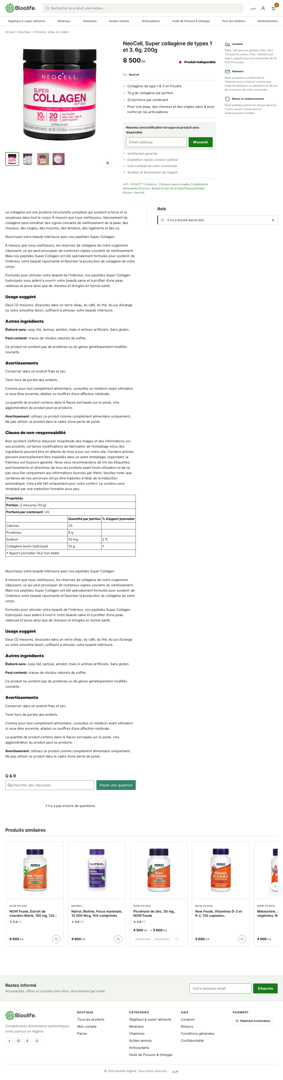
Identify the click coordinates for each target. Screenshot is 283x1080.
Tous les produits (90, 1019)
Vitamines (90, 21)
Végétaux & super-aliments (26, 21)
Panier (82, 1033)
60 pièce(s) (162, 939)
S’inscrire (265, 988)
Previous (11, 105)
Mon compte (87, 1026)
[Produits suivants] (275, 886)
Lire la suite (56, 939)
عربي (253, 8)
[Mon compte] (263, 8)
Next (108, 105)
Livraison (188, 1019)
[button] (107, 163)
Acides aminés (119, 21)
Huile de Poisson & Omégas (191, 21)
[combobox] (145, 8)
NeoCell (134, 74)
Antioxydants (151, 21)
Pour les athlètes (233, 21)
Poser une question (116, 785)
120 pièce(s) (142, 939)
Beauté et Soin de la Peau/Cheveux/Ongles (178, 188)
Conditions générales (197, 1033)
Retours (187, 1026)
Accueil (10, 32)
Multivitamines (268, 21)
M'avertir (200, 142)
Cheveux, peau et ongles (174, 184)
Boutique (25, 32)
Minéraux (64, 21)
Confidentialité (192, 1040)
